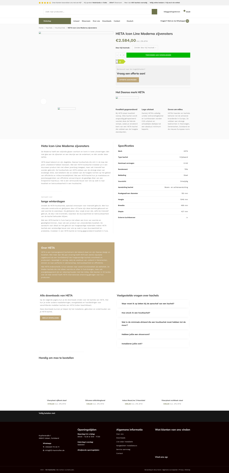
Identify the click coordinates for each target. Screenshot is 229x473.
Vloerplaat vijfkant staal (57, 400)
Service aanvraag (123, 449)
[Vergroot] (44, 101)
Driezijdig (184, 181)
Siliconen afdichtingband (95, 400)
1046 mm (184, 199)
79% (186, 169)
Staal (186, 175)
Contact (119, 453)
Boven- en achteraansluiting (176, 187)
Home (41, 28)
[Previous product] (184, 28)
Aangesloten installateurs (126, 446)
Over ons (119, 434)
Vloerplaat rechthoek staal (172, 400)
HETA (186, 151)
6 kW (186, 163)
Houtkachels (60, 28)
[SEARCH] (154, 11)
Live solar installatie (124, 442)
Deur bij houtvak (122, 48)
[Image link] (164, 438)
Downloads (120, 438)
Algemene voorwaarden (170, 470)
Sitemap (187, 470)
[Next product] (189, 28)
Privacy (181, 470)
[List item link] (56, 443)
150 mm (185, 193)
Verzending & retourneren (152, 470)
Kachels (49, 28)
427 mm (184, 211)
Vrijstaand (184, 157)
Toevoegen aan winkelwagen (158, 55)
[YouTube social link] (179, 457)
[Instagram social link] (176, 457)
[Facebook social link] (173, 457)
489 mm (184, 205)
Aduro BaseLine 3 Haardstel (133, 400)
